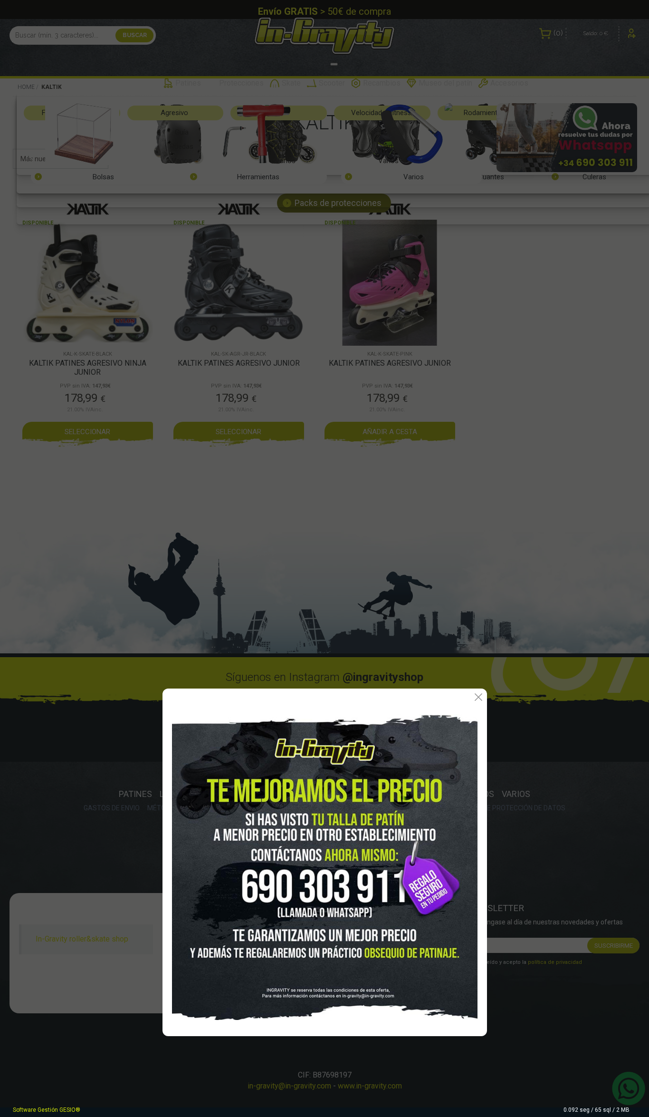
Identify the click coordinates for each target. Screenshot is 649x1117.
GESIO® (69, 1110)
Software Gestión (35, 1110)
